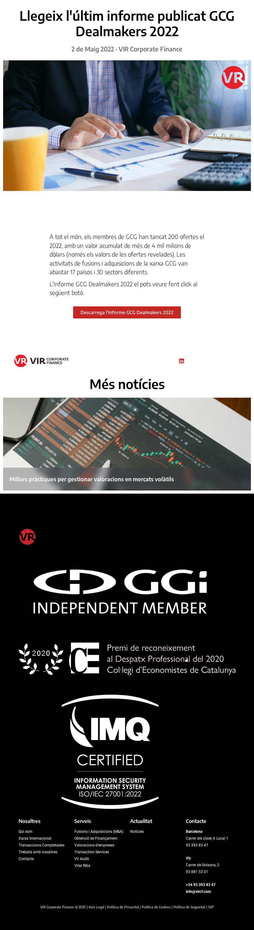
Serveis (82, 821)
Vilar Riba (82, 865)
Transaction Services (91, 852)
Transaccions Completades (41, 845)
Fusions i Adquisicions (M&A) (98, 831)
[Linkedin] (181, 361)
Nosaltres (30, 821)
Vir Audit (81, 859)
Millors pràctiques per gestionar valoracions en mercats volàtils (91, 478)
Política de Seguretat (189, 907)
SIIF (211, 907)
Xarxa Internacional (35, 838)
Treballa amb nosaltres (38, 852)
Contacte (26, 859)
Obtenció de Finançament (95, 838)
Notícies (137, 831)
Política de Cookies (156, 907)
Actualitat (141, 821)
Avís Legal (96, 907)
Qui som (26, 831)
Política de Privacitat (123, 907)
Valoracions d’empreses (94, 845)
